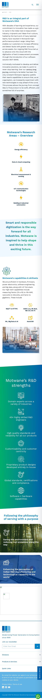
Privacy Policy (7, 684)
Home (5, 12)
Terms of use (17, 684)
